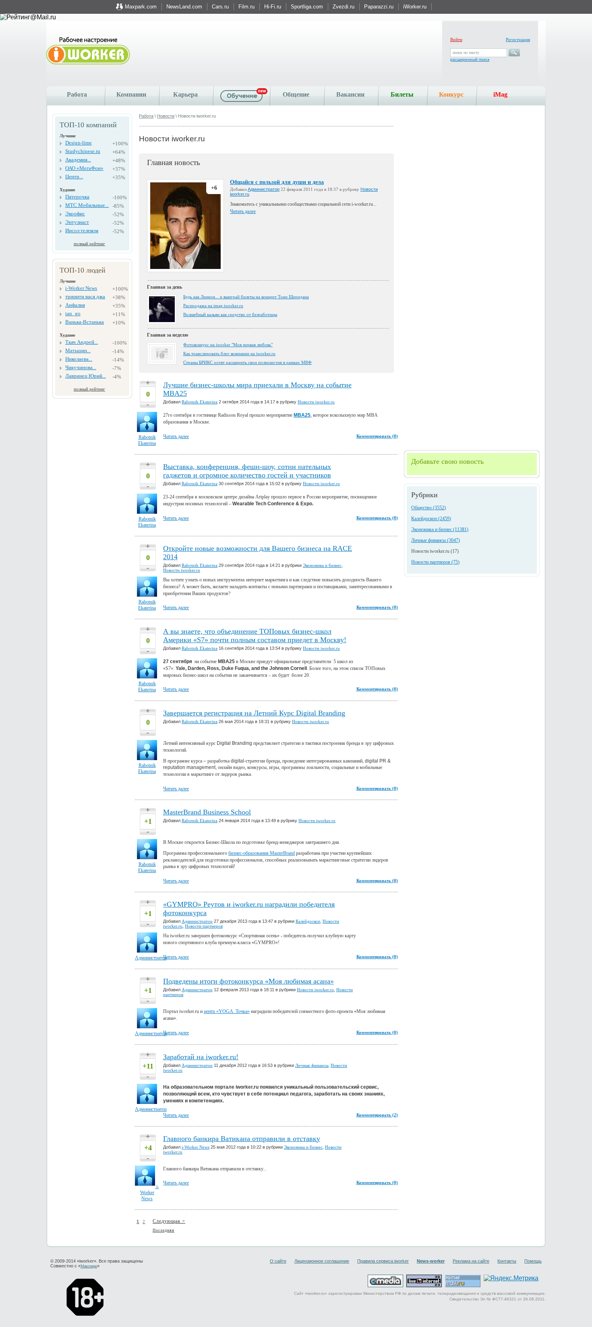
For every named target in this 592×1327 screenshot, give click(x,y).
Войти (456, 39)
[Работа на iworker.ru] (88, 51)
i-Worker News (81, 288)
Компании (131, 94)
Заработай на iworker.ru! (200, 1057)
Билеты (402, 94)
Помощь (533, 1261)
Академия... (78, 160)
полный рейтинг (89, 243)
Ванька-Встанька (84, 322)
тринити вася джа (85, 297)
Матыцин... (78, 350)
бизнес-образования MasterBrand (261, 853)
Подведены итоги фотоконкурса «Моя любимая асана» (248, 981)
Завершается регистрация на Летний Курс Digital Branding (254, 713)
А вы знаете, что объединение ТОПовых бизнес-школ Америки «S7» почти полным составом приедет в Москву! (254, 635)
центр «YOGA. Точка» (227, 1011)
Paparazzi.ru (378, 7)
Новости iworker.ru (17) (435, 551)
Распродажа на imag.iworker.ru (213, 305)
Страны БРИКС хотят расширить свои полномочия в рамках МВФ (247, 362)
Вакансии (350, 94)
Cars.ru (220, 7)
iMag (500, 94)
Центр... (74, 177)
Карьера (185, 94)
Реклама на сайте (471, 1261)
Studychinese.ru (82, 151)
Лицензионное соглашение (321, 1261)
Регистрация (518, 39)
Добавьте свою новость (447, 461)
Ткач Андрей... (81, 342)
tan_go (73, 313)
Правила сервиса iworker (383, 1261)
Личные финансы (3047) (435, 540)
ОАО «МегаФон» (84, 168)
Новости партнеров (204, 926)
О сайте (278, 1261)
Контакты (506, 1261)
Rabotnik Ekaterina (199, 401)
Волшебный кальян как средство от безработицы (230, 314)
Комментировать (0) (377, 436)
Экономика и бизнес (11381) (439, 529)
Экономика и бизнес (322, 565)
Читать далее (243, 211)
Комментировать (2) (377, 1114)
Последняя (163, 1230)
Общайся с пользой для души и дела (277, 182)
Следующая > (169, 1221)
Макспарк (89, 1266)
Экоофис (75, 214)
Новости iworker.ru (316, 401)
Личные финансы (311, 1065)
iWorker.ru (414, 7)
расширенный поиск (469, 59)
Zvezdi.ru (343, 7)
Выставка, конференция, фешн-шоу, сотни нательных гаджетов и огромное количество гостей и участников (247, 471)
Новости (165, 116)
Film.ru (246, 7)
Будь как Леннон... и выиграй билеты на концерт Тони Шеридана (246, 296)
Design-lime (78, 143)
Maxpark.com (141, 7)
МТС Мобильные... (87, 205)
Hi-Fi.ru (272, 7)
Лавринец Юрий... (85, 376)
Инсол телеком (81, 230)
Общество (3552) (428, 508)
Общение (296, 94)
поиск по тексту (466, 52)
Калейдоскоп (308, 921)
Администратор (263, 189)
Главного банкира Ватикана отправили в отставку (241, 1139)
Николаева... (78, 359)
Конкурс (451, 94)
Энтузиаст (77, 222)
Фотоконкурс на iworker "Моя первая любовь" (228, 344)
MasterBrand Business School (207, 812)
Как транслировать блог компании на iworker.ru (229, 353)
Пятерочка (77, 197)
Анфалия (75, 305)
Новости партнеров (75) (435, 562)
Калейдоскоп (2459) (431, 518)
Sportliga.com (307, 7)
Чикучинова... (80, 367)
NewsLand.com (184, 7)
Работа (77, 94)
